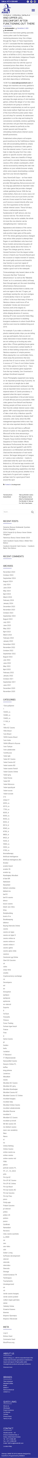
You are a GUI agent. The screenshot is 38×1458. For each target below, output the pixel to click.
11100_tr (6, 721)
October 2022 (8, 651)
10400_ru (6, 718)
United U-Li (6, 1392)
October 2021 (8, 679)
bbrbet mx (7, 891)
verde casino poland (10, 1297)
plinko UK (6, 1215)
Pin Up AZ (7, 1177)
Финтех (6, 1312)
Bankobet (6, 882)
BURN (5, 1385)
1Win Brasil (7, 731)
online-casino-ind (9, 1158)
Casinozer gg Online (10, 957)
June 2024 (7, 588)
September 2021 (9, 682)
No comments (9, 30)
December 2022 (9, 644)
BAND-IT (6, 1387)
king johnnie (7, 1070)
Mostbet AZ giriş (9, 1086)
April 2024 (7, 594)
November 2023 (9, 610)
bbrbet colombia (9, 888)
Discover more (7, 1367)
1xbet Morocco (8, 784)
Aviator (5, 863)
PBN (5, 1162)
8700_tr (6, 831)
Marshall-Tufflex (8, 1383)
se (4, 1240)
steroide (6, 1262)
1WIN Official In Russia (11, 743)
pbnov (5, 1165)
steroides (6, 1265)
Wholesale (6, 1408)
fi (3, 1011)
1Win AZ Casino (9, 728)
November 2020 (9, 691)
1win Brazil (7, 734)
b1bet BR (6, 879)
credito (5, 973)
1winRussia (7, 753)
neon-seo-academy (10, 1130)
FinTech (6, 1014)
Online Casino (8, 1149)
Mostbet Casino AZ (10, 1092)
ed (4, 985)
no (4, 1143)
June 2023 (7, 625)
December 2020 (9, 688)
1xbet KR (6, 781)
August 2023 (8, 619)
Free (5, 1033)
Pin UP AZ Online (9, 1184)
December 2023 (9, 607)
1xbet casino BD (9, 765)
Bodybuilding (8, 913)
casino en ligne (8, 932)
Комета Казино (9, 1309)
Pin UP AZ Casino (9, 1180)
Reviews (6, 1231)
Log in (5, 1333)
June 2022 (7, 663)
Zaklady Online (8, 1306)
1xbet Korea (7, 778)
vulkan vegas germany (11, 1300)
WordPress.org (8, 1342)
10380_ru (6, 715)
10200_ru (6, 712)
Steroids (6, 1268)
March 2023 (7, 635)
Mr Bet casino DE (9, 1124)
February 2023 (8, 638)
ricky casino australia (11, 1234)
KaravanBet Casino (10, 1061)
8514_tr (6, 825)
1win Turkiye (7, 747)
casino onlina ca (9, 938)
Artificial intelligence (10, 857)
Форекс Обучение (10, 1319)
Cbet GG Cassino (9, 960)
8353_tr (6, 822)
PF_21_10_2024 (9, 1171)
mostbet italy (8, 1102)
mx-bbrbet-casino (9, 1127)
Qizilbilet (6, 1224)
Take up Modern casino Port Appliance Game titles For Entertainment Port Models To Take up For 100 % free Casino (26, 499)
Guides (5, 1045)
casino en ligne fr (9, 935)
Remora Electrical (8, 1390)
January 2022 (8, 676)
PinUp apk (7, 1202)
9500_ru (6, 844)
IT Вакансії (7, 1055)
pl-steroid (6, 1209)
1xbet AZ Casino (9, 759)
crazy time (7, 970)
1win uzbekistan (9, 750)
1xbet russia (7, 791)
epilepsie (6, 998)
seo (4, 1243)
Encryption (7, 992)
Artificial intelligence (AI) (12, 860)
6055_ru (6, 803)
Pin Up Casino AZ (9, 1190)
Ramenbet (7, 1228)
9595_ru (6, 847)
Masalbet (6, 1077)
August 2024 (8, 581)
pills (4, 1174)
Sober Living (7, 1253)
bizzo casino (8, 904)
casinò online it (8, 945)
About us (6, 1406)
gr (4, 1042)
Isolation (6, 1052)
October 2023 (8, 613)
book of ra (7, 916)
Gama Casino (8, 1039)
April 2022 (7, 669)
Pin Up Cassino (8, 1193)
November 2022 (9, 647)
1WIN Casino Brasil (10, 737)
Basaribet (6, 885)
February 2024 (8, 600)
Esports (6, 1008)
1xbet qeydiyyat (9, 787)
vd (4, 1290)
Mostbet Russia (9, 1111)
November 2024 (9, 572)
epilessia (6, 1001)
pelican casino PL (9, 1168)
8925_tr (6, 838)
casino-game (8, 948)
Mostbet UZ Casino (10, 1118)
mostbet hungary (9, 1099)
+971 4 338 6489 (12, 1)
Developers (7, 982)
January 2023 (8, 641)
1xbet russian (8, 794)
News (5, 1136)
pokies (5, 1218)
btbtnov (6, 923)
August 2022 (8, 657)
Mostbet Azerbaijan (10, 1089)
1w (4, 725)
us (4, 1287)
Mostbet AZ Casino (10, 1083)
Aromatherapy (8, 853)
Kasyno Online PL (9, 1064)
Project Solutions (8, 1410)
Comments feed (9, 1339)
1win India (7, 740)
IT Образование (9, 1058)
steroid (5, 1259)
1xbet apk (6, 756)
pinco (5, 1199)
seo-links (6, 1246)
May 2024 (7, 591)
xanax (5, 1303)
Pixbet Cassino (8, 1206)
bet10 (5, 894)
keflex (5, 1067)
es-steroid (7, 1004)
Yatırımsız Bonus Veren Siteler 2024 (16, 538)
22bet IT (6, 800)
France (5, 1030)
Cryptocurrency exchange (12, 976)
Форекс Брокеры (10, 1316)
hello (5, 1048)
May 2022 (7, 666)
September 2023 (9, 616)
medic (5, 1080)
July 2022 (6, 660)
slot (4, 1250)
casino (5, 929)
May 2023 (7, 629)
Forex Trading (8, 1023)
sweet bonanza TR (10, 1275)
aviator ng (6, 872)
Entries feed (7, 1336)
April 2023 (7, 632)
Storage (6, 1272)
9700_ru (6, 850)
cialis (5, 967)
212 (4, 797)
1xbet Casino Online (10, 772)
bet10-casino (8, 897)
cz (4, 979)
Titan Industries (8, 1381)
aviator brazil (8, 866)
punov (5, 1221)
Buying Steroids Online (11, 926)
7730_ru (6, 809)
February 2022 (8, 673)
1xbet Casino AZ (9, 762)
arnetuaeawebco (9, 28)
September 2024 (9, 578)
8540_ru (6, 828)
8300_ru (6, 816)
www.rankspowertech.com (21, 83)
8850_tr (6, 835)
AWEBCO (22, 1456)
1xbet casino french (10, 769)
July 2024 (6, 585)
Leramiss (6, 1074)
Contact (5, 1414)
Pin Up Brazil (8, 1187)
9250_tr (6, 841)
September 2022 (9, 654)
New (5, 1133)
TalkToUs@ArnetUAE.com (15, 1443)
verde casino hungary (11, 1294)
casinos (6, 954)
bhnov (5, 901)
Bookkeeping (8, 919)
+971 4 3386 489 (11, 1439)
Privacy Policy (7, 1416)
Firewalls (6, 1017)
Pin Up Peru (7, 1196)
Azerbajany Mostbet (10, 875)
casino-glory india (9, 951)
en (4, 989)
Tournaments (8, 1281)
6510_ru (6, 806)
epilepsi (6, 995)
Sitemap (4, 1453)
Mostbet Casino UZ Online (13, 1096)
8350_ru (6, 819)
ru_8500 (6, 1237)
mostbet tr (7, 1114)
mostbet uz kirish (9, 1121)
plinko (5, 1212)
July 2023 (6, 622)
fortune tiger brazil (10, 1026)
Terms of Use (7, 1418)
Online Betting (8, 1146)
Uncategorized (15, 484)
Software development (11, 1256)
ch (4, 963)
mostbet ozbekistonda (11, 1108)
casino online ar (9, 941)
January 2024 (8, 603)
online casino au (9, 1152)
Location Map (7, 1446)
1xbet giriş (7, 775)
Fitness (6, 1020)
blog (4, 910)
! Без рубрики (8, 706)
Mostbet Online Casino (11, 1105)
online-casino (8, 1155)
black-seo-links (9, 907)
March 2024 (7, 597)
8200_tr (6, 813)
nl (3, 1140)
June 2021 (7, 685)
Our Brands (6, 1412)
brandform (5, 1456)
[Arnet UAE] (6, 9)
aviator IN (6, 869)
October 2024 (8, 575)
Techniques (7, 1278)
